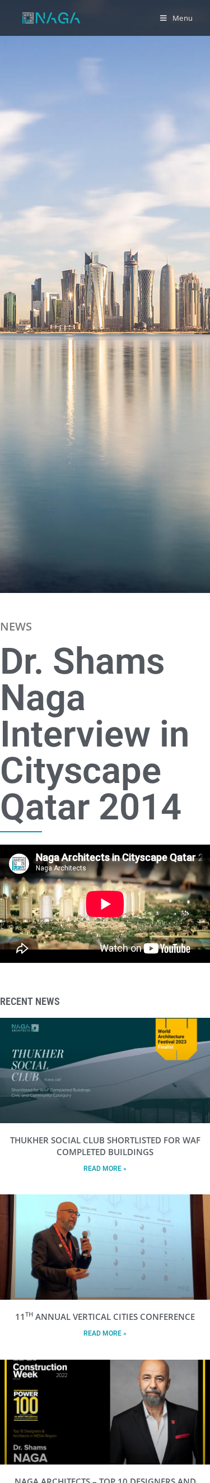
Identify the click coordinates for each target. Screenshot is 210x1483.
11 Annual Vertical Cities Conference (105, 1316)
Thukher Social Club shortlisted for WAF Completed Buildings (105, 1145)
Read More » (105, 1169)
